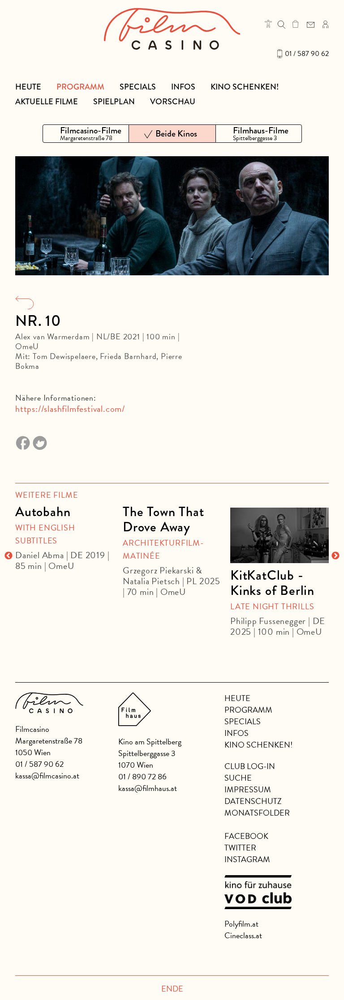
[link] (295, 23)
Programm (80, 87)
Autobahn (42, 511)
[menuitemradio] (86, 133)
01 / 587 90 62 (307, 53)
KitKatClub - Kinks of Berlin (272, 582)
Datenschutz (253, 801)
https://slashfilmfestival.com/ (70, 408)
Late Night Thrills (272, 606)
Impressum (247, 789)
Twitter (240, 848)
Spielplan (114, 102)
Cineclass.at (243, 935)
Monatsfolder (257, 813)
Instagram (247, 859)
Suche (238, 778)
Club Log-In (249, 766)
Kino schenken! (245, 87)
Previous (8, 555)
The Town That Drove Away (163, 519)
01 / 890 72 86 (142, 776)
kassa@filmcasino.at (47, 775)
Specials (138, 87)
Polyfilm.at (241, 924)
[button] (268, 24)
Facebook (246, 836)
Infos (183, 87)
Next (335, 555)
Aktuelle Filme (46, 102)
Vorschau (172, 102)
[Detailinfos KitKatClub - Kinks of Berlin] (279, 535)
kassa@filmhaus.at (147, 788)
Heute (28, 87)
